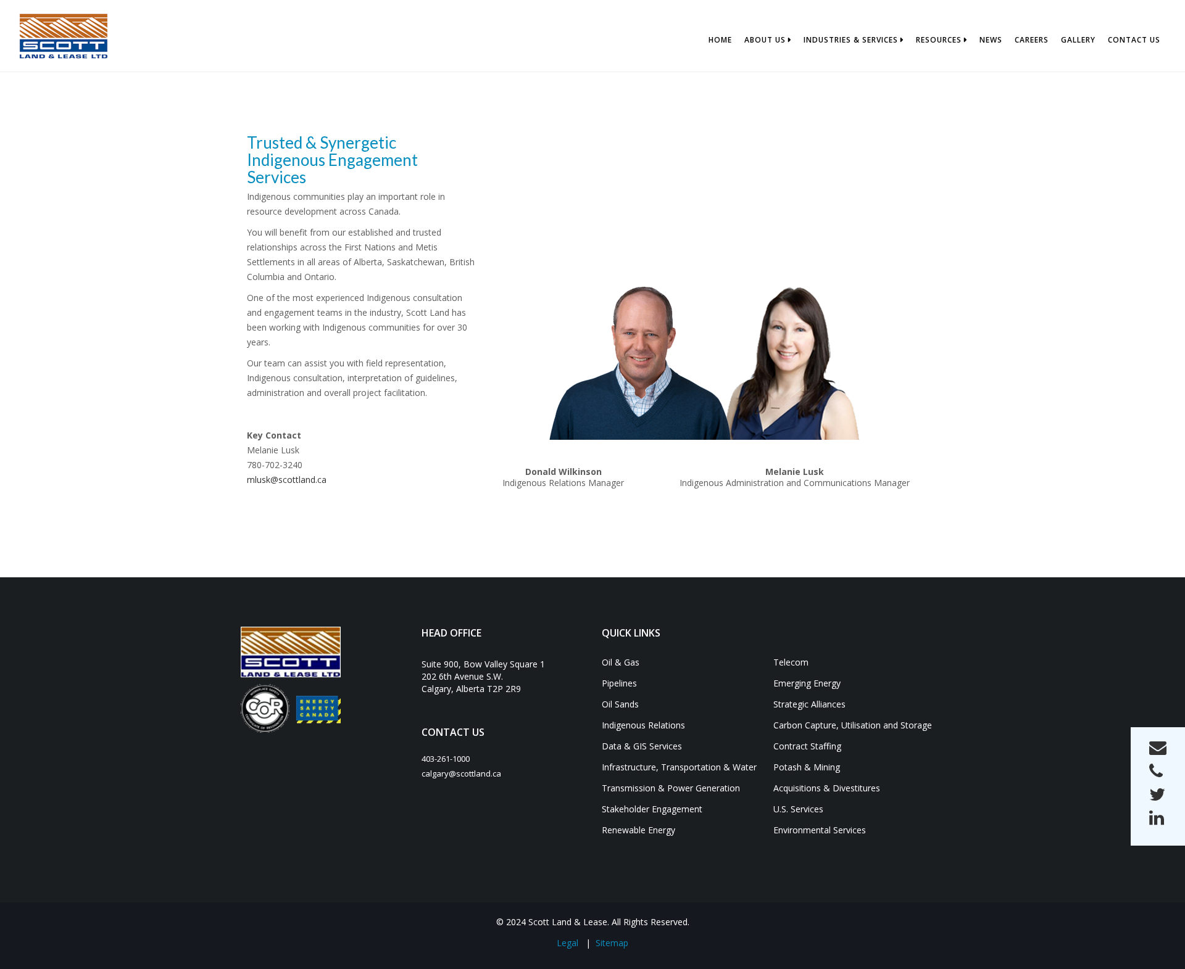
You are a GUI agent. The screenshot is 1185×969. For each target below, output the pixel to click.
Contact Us (1134, 40)
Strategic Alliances (809, 704)
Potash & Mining (806, 767)
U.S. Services (798, 809)
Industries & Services (851, 40)
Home (720, 40)
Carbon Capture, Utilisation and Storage (852, 725)
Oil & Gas (620, 662)
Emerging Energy (807, 683)
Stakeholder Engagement (652, 809)
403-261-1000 (446, 758)
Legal (567, 943)
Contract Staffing (807, 746)
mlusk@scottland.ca (286, 479)
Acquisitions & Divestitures (826, 788)
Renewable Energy (638, 830)
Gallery (1078, 40)
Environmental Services (819, 830)
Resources (939, 40)
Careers (1032, 40)
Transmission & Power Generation (671, 788)
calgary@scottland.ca (461, 773)
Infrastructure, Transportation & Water (679, 767)
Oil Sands (620, 704)
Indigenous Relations (643, 725)
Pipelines (619, 683)
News (990, 40)
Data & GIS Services (642, 746)
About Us (765, 40)
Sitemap (612, 943)
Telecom (791, 662)
